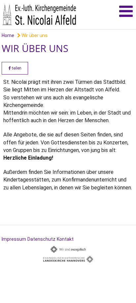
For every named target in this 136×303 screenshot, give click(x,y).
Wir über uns (34, 35)
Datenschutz (41, 239)
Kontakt (65, 239)
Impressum (14, 239)
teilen (16, 68)
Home (8, 35)
